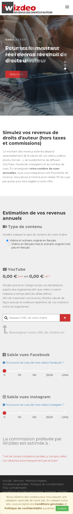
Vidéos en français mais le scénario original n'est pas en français (41, 245)
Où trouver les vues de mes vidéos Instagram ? (34, 404)
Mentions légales (35, 480)
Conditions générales (16, 484)
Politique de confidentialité (47, 484)
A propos (50, 491)
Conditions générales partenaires (23, 491)
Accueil (7, 480)
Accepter (62, 508)
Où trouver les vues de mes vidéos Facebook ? (34, 362)
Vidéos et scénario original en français (33, 240)
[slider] (4, 371)
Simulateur (16, 74)
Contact (63, 491)
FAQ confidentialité (15, 487)
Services (18, 480)
